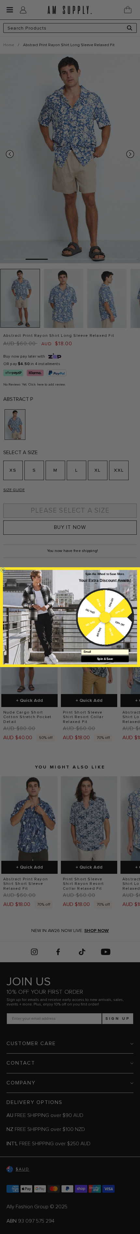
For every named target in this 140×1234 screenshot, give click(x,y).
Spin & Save (105, 658)
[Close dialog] (3, 570)
